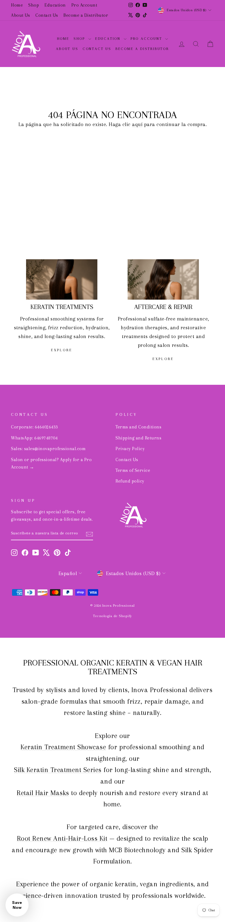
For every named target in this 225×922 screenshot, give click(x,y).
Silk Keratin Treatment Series (58, 770)
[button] (17, 905)
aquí (137, 124)
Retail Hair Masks (43, 793)
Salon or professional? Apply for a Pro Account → (51, 463)
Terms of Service (133, 470)
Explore (61, 350)
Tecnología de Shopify (112, 616)
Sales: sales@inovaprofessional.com (48, 448)
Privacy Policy (130, 448)
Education (55, 5)
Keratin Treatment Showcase (63, 747)
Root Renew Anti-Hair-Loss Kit (62, 838)
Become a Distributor (85, 15)
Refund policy (130, 481)
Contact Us (46, 15)
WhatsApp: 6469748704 (34, 438)
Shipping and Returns (138, 438)
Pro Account (84, 5)
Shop (33, 5)
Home (17, 5)
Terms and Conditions (138, 427)
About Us (20, 15)
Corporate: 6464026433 (34, 427)
